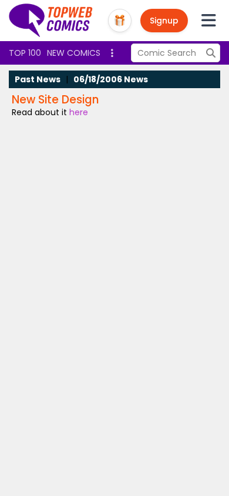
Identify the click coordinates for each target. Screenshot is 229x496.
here (78, 112)
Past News (37, 79)
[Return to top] (51, 20)
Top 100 (25, 53)
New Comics (73, 53)
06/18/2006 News (110, 79)
